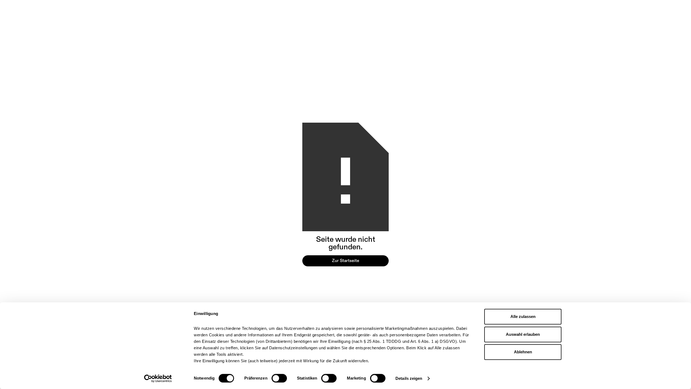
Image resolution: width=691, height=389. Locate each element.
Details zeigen (408, 378)
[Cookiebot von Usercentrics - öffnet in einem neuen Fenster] (158, 378)
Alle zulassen (523, 316)
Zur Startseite (345, 260)
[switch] (279, 378)
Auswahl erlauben (523, 334)
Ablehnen (523, 352)
